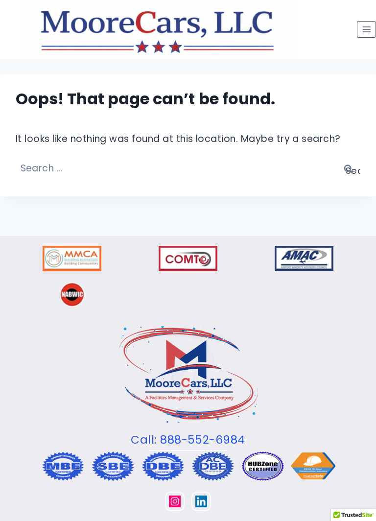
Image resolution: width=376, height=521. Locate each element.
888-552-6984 (202, 440)
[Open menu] (366, 29)
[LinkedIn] (201, 501)
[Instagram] (175, 501)
